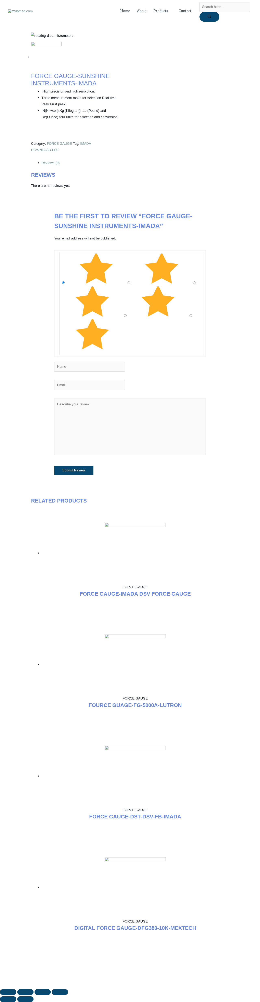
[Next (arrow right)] (25, 999)
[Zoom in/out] (60, 992)
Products (161, 11)
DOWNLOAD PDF (45, 150)
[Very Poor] (92, 348)
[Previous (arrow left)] (8, 999)
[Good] (93, 316)
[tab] (135, 163)
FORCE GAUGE (59, 144)
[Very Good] (162, 283)
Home (125, 11)
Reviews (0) (50, 163)
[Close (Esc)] (8, 992)
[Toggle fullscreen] (43, 992)
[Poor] (159, 316)
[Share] (25, 992)
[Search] (209, 17)
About (142, 11)
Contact (185, 11)
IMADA (85, 144)
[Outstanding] (97, 283)
